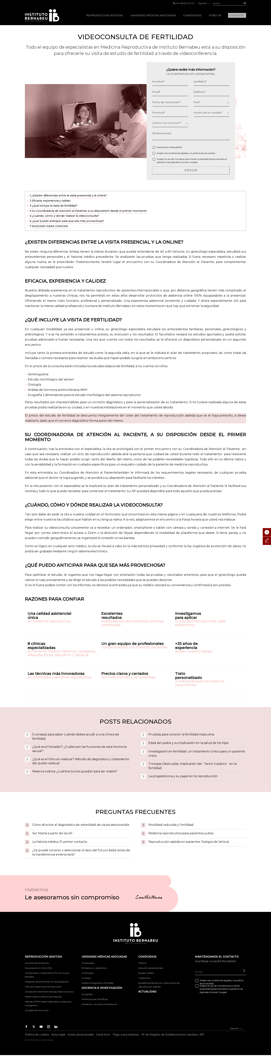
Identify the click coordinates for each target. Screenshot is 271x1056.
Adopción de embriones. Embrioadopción (47, 981)
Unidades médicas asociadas (153, 15)
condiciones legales (178, 153)
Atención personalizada (150, 968)
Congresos (87, 994)
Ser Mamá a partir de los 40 (52, 833)
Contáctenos (149, 898)
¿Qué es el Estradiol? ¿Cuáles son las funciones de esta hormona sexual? (79, 749)
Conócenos (192, 15)
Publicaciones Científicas (95, 999)
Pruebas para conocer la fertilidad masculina (181, 734)
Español (202, 3)
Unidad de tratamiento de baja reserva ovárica (49, 991)
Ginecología (88, 963)
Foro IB (215, 15)
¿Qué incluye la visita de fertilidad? (54, 205)
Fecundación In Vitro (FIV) (38, 968)
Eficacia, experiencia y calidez (51, 200)
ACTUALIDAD (147, 991)
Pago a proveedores (126, 1034)
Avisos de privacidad (80, 1034)
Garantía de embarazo (37, 963)
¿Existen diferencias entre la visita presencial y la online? (69, 195)
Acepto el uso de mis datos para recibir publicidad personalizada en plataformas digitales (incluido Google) (192, 161)
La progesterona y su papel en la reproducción (183, 776)
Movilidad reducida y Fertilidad (171, 825)
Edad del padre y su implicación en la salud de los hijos (188, 743)
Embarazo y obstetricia (94, 968)
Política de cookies (37, 1034)
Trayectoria (144, 978)
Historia (142, 963)
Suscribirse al (169, 147)
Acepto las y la (186, 153)
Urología (86, 978)
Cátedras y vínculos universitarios (99, 1004)
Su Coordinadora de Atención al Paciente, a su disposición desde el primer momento (89, 210)
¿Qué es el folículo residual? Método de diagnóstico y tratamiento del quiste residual (80, 761)
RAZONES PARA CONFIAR (50, 226)
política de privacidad (204, 153)
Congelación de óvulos (36, 1010)
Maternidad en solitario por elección (43, 996)
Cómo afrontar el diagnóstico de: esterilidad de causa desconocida (80, 825)
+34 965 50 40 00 (184, 3)
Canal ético (103, 1034)
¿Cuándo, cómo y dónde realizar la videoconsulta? (65, 215)
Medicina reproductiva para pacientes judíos (180, 833)
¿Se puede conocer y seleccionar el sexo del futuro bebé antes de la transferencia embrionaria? (81, 852)
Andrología (87, 973)
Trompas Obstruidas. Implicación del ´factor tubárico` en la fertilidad (192, 766)
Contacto (236, 15)
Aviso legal (58, 1034)
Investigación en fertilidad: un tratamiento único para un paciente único (196, 753)
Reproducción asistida (104, 15)
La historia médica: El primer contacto (59, 842)
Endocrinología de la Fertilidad (97, 983)
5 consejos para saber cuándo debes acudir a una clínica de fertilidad (75, 736)
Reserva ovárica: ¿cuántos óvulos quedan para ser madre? (74, 771)
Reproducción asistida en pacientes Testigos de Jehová (188, 842)
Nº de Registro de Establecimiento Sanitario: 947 (173, 1034)
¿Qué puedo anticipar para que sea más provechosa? (68, 221)
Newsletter (176, 147)
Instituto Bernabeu (42, 15)
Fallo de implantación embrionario (43, 986)
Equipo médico (146, 973)
